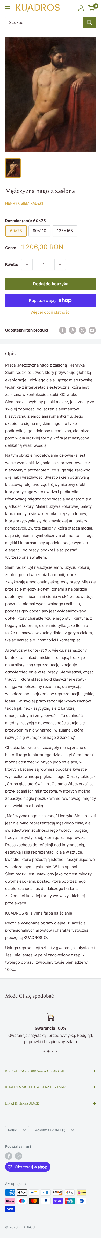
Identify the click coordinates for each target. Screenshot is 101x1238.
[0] (91, 8)
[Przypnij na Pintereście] (72, 330)
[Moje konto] (81, 8)
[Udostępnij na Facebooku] (62, 330)
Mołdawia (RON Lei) (50, 1130)
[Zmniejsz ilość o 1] (26, 264)
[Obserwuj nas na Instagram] (18, 1156)
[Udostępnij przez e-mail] (92, 330)
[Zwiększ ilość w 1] (60, 264)
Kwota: (11, 264)
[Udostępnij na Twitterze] (82, 330)
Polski (12, 1130)
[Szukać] (89, 22)
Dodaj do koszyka (50, 283)
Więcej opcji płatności (50, 312)
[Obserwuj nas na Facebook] (8, 1156)
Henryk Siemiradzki (24, 203)
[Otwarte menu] (7, 8)
